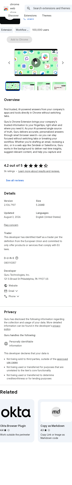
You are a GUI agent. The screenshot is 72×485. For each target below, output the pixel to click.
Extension (6, 29)
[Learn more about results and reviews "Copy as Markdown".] (49, 430)
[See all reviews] (15, 180)
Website (13, 285)
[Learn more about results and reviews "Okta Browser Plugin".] (9, 430)
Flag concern (11, 225)
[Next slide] (62, 62)
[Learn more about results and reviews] (16, 258)
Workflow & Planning (23, 29)
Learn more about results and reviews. (39, 171)
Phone (12, 296)
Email (11, 290)
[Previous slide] (9, 62)
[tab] (13, 16)
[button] (36, 63)
